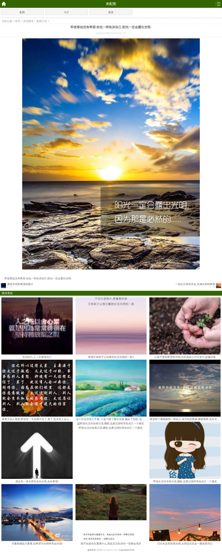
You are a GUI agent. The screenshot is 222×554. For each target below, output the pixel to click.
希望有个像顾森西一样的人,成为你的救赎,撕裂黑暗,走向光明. (185, 419)
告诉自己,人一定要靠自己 (37, 357)
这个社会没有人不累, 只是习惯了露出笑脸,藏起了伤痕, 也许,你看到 (114, 419)
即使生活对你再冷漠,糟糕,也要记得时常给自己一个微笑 (185, 481)
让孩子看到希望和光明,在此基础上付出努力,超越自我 (185, 357)
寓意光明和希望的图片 (20, 284)
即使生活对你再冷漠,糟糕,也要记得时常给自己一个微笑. (111, 427)
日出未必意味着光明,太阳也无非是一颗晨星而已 (185, 543)
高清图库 (28, 21)
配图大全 (42, 21)
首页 (17, 21)
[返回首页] (4, 4)
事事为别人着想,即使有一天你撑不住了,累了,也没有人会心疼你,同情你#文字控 (47, 419)
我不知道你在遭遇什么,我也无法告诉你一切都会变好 (111, 543)
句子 (66, 12)
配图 (22, 12)
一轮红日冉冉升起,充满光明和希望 (195, 284)
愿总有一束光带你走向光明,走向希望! (36, 481)
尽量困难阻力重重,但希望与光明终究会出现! (37, 543)
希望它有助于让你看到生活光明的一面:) (111, 357)
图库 (111, 12)
